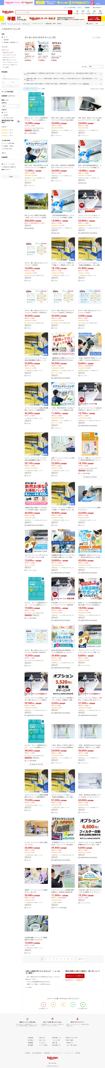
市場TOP (3, 23)
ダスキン (28, 280)
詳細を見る (86, 83)
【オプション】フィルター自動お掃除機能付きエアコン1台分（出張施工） (89, 845)
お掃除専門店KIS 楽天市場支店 (88, 233)
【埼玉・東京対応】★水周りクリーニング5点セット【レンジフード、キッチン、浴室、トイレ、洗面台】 (89, 797)
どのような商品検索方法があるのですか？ (38, 981)
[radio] (2, 37)
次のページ (82, 959)
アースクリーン (57, 135)
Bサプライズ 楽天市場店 (60, 907)
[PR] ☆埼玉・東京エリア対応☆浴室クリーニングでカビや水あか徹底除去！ (63, 120)
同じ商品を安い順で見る (90, 477)
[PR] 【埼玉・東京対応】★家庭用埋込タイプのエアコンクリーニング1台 (63, 167)
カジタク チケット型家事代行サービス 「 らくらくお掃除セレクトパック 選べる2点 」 (36, 747)
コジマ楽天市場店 (31, 133)
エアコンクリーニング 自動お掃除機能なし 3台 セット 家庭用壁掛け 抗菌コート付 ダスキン (36, 410)
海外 (7, 100)
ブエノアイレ (83, 375)
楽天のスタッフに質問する (75, 976)
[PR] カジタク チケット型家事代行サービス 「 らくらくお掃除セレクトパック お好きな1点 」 (36, 120)
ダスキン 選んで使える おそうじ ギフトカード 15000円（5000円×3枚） (36, 652)
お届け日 (4, 109)
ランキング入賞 (30, 180)
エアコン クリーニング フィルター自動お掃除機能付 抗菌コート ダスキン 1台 (36, 460)
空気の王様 (83, 183)
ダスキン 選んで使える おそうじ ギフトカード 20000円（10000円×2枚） (62, 313)
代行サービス (26, 23)
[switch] (18, 121)
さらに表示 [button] (6, 67)
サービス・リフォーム (14, 23)
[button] (98, 8)
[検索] (70, 12)
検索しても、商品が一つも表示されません (38, 984)
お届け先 (4, 103)
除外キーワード (6, 169)
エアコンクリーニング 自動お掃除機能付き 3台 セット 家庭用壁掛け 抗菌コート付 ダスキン (36, 797)
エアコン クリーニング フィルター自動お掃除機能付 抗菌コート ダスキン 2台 (36, 360)
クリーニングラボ (31, 570)
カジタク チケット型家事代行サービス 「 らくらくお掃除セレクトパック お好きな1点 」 (36, 605)
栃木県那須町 (30, 228)
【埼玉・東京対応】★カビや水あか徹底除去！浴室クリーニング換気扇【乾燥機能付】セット (89, 747)
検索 (11, 86)
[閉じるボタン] (101, 74)
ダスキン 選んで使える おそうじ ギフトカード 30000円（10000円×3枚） (36, 313)
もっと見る (29, 987)
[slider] (1, 79)
